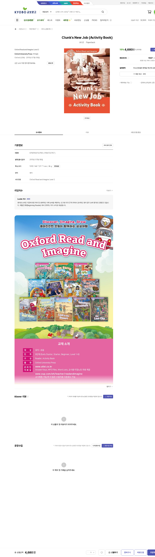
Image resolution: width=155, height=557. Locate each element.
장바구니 (127, 552)
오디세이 (40, 20)
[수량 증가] (93, 552)
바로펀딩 (77, 20)
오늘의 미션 (134, 20)
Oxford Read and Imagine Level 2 (27, 50)
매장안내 (150, 3)
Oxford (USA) (20, 58)
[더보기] (110, 20)
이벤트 (57, 20)
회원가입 (122, 3)
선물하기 (114, 552)
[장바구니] (149, 12)
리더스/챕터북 (45, 29)
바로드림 (140, 552)
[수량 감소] (87, 552)
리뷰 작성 (109, 396)
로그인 (129, 3)
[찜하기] (102, 552)
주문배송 (143, 3)
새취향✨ (67, 20)
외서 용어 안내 (108, 145)
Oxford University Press (23, 54)
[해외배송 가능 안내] (131, 83)
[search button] (102, 11)
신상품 (86, 20)
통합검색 (45, 12)
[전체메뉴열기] (17, 20)
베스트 (49, 20)
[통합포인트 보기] (128, 58)
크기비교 (87, 118)
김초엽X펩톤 (28, 20)
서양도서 (21, 29)
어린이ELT (32, 29)
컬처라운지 (104, 20)
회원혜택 (135, 3)
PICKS (94, 20)
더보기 (109, 191)
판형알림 (56, 166)
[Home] (15, 29)
